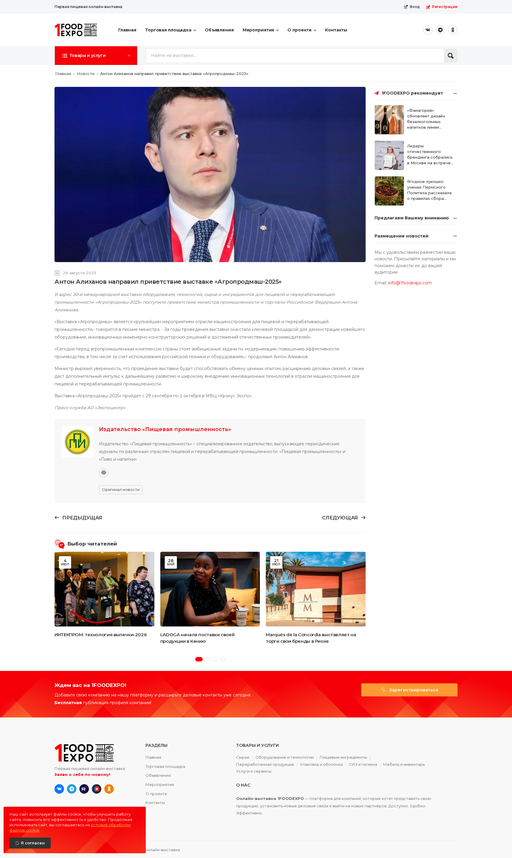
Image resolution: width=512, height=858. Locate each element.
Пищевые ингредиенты (343, 757)
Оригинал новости (121, 489)
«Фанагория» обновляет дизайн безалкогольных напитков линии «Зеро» (426, 121)
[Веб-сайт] (103, 472)
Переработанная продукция (265, 765)
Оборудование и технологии (284, 757)
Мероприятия (258, 30)
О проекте (299, 30)
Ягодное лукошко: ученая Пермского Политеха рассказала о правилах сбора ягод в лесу (429, 192)
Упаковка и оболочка (321, 765)
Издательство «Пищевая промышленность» (165, 429)
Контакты (336, 30)
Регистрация (444, 6)
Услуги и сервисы (253, 771)
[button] (96, 55)
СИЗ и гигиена (363, 765)
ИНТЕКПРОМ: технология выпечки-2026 (101, 634)
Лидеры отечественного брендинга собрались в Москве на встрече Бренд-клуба (430, 156)
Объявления (219, 30)
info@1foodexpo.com (410, 283)
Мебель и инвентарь (404, 765)
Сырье (242, 757)
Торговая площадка (168, 30)
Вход (415, 6)
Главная (127, 30)
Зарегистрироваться (413, 690)
